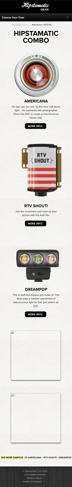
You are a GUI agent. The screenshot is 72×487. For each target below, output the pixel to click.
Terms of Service (32, 482)
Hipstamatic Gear (20, 24)
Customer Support (35, 475)
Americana (36, 101)
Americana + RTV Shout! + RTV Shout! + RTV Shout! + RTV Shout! (42, 24)
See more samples (12, 457)
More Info (35, 126)
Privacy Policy (35, 478)
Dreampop (36, 289)
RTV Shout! (36, 206)
